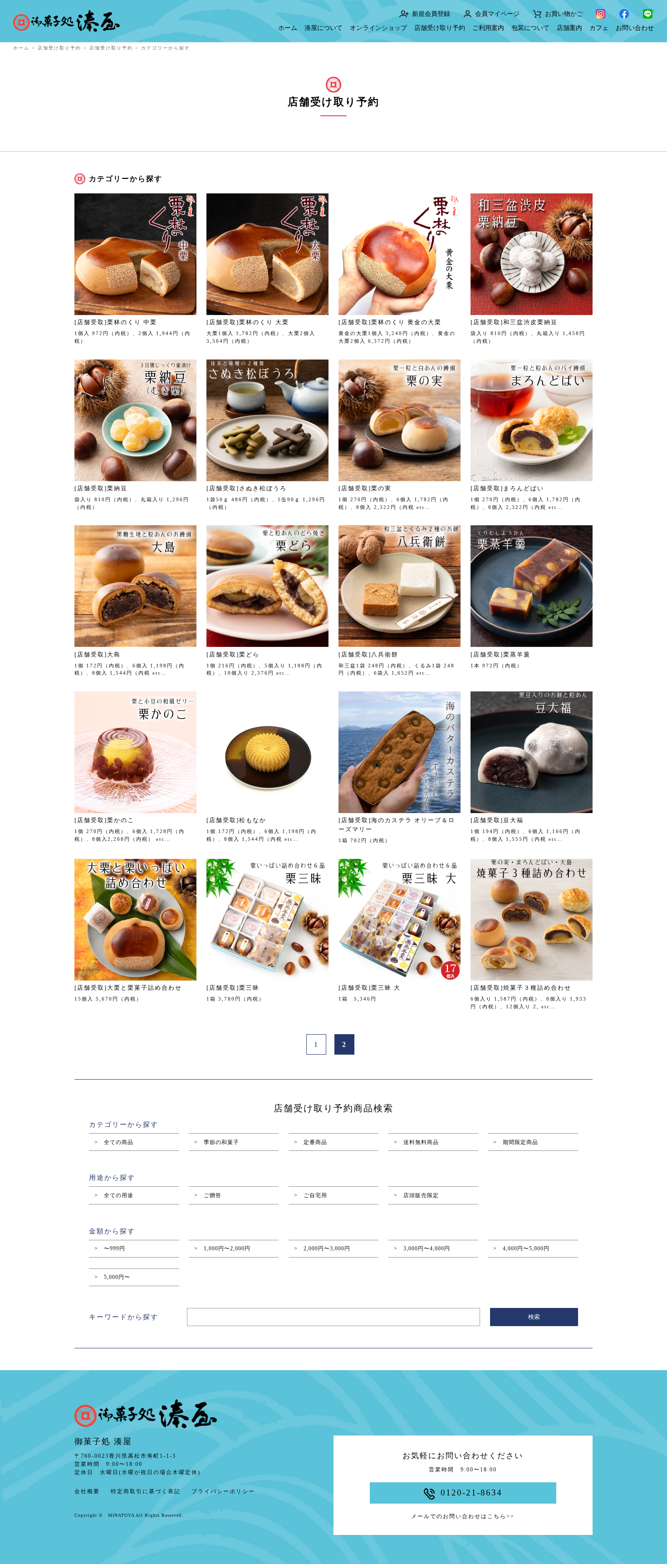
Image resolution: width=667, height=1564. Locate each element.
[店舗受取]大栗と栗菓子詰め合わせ (128, 987)
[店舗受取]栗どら (233, 654)
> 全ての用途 (113, 1195)
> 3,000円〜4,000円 (422, 1248)
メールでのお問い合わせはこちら (463, 1516)
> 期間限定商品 (515, 1142)
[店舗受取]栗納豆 (101, 488)
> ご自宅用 (310, 1195)
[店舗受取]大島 (97, 654)
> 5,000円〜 (112, 1277)
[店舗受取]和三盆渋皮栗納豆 (514, 322)
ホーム (287, 28)
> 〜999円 (109, 1248)
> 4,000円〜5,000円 (521, 1248)
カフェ (598, 28)
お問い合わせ (635, 28)
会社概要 (87, 1491)
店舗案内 (569, 28)
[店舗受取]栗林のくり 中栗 (115, 322)
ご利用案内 (488, 28)
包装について (530, 28)
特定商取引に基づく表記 (146, 1491)
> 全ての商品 (113, 1142)
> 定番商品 (310, 1142)
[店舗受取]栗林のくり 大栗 (247, 322)
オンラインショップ (378, 28)
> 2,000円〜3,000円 (322, 1248)
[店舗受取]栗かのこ (104, 820)
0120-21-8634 (471, 1492)
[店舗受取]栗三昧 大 (369, 987)
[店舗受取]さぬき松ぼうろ (246, 488)
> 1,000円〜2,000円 (222, 1248)
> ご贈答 (207, 1195)
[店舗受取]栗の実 (365, 488)
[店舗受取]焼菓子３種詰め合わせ (521, 987)
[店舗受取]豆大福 (497, 820)
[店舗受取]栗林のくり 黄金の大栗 (389, 322)
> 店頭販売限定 (416, 1195)
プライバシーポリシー (223, 1491)
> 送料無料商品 (416, 1142)
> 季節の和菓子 (216, 1142)
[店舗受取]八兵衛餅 (368, 654)
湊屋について (323, 28)
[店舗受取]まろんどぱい (507, 488)
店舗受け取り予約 (439, 28)
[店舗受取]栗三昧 (233, 987)
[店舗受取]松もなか (236, 820)
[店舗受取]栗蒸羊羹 (500, 654)
